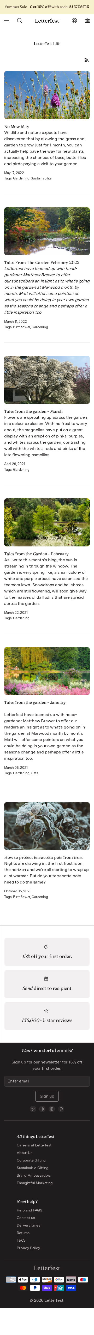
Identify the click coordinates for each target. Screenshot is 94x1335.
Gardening (21, 178)
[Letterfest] (47, 20)
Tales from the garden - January (35, 702)
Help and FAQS (29, 1210)
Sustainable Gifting (33, 1168)
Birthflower (21, 327)
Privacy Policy (28, 1248)
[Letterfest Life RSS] (87, 60)
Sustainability (41, 178)
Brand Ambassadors (34, 1175)
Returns (23, 1233)
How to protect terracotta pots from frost (43, 857)
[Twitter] (33, 1109)
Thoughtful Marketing (35, 1183)
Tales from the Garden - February (36, 553)
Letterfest (53, 1300)
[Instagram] (52, 1109)
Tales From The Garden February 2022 (41, 262)
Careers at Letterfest (34, 1145)
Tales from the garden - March (33, 411)
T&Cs (21, 1240)
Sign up (47, 1096)
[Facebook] (42, 1109)
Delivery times (28, 1225)
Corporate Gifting (31, 1160)
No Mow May (16, 126)
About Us (24, 1153)
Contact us (26, 1218)
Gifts (34, 773)
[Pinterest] (61, 1109)
